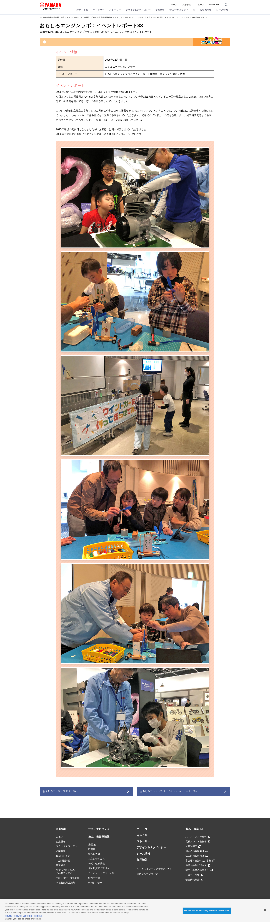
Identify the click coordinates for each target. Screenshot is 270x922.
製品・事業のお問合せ (197, 870)
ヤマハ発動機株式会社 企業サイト (55, 17)
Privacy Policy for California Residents (23, 916)
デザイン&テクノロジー (138, 9)
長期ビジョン (63, 855)
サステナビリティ (178, 9)
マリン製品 (191, 846)
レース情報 (222, 9)
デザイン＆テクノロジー (151, 847)
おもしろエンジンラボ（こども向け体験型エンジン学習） (139, 17)
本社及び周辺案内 (65, 882)
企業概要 (60, 851)
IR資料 (91, 849)
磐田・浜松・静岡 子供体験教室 (98, 17)
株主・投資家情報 (202, 9)
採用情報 (186, 4)
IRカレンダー (95, 882)
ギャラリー (99, 9)
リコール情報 (192, 874)
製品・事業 (82, 9)
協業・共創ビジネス (196, 865)
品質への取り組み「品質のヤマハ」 (65, 872)
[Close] (265, 910)
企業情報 (160, 9)
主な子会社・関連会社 (67, 878)
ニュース (200, 4)
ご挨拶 (59, 836)
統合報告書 (94, 854)
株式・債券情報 (96, 863)
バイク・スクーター (196, 836)
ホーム (174, 4)
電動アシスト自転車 (196, 841)
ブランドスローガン (66, 846)
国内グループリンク (147, 873)
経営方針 (93, 844)
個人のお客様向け (194, 851)
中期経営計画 (63, 860)
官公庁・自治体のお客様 (198, 860)
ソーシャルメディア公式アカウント (155, 869)
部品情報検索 (192, 879)
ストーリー (115, 9)
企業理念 (60, 841)
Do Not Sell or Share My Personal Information (207, 911)
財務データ (94, 877)
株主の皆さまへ (96, 858)
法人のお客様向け (194, 855)
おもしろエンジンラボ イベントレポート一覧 (185, 17)
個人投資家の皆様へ (98, 868)
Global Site (214, 4)
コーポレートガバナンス (101, 873)
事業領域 (60, 865)
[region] (135, 910)
